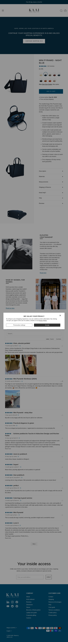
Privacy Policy (42, 320)
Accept (47, 325)
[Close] (60, 315)
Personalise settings (19, 325)
